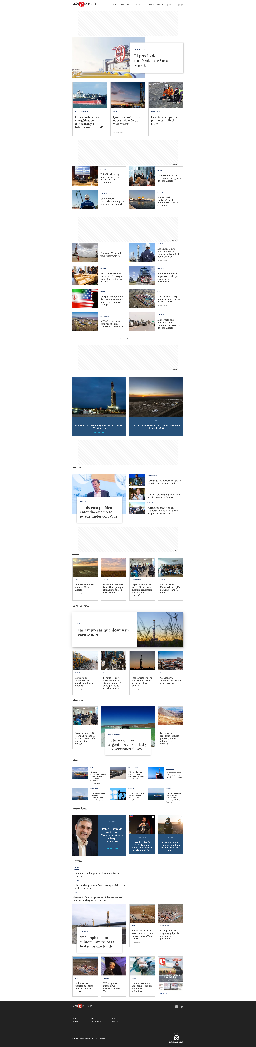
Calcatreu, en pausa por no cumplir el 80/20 (164, 121)
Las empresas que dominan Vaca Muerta (103, 633)
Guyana (92, 767)
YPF (148, 489)
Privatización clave (163, 268)
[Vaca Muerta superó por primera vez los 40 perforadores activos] (142, 660)
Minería (129, 5)
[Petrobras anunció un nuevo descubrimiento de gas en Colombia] (80, 794)
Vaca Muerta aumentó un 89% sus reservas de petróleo (170, 680)
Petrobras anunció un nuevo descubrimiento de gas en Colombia (98, 796)
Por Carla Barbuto (99, 433)
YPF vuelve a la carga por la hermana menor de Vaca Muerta (169, 299)
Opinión (76, 868)
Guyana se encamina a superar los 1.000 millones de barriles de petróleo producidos (98, 777)
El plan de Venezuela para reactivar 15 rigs (111, 254)
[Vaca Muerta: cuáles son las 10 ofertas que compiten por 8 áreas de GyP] (85, 275)
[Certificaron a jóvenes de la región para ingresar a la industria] (170, 567)
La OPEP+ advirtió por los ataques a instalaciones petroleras (136, 796)
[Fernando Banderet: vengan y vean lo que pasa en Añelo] (138, 480)
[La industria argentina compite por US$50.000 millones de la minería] (170, 716)
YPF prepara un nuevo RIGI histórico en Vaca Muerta (111, 987)
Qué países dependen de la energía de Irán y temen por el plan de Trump (111, 300)
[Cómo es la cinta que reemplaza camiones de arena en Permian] (118, 773)
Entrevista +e (142, 837)
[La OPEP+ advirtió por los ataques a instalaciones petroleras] (118, 794)
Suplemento (163, 993)
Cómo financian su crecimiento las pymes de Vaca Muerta (169, 178)
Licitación (103, 268)
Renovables (160, 5)
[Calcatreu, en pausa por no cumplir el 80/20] (166, 95)
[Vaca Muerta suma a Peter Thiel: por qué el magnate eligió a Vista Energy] (113, 567)
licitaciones (84, 931)
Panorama (103, 169)
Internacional (170, 768)
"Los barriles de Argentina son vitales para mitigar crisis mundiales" (142, 846)
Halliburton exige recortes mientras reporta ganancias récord (84, 987)
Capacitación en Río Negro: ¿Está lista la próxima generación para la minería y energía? (142, 589)
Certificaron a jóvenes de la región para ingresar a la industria (170, 588)
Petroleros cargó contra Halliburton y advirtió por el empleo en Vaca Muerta (163, 510)
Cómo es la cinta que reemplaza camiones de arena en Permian (136, 775)
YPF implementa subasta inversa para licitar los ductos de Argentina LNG (97, 944)
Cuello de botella (133, 767)
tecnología (161, 315)
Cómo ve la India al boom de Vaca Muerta (84, 587)
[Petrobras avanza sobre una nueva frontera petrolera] (156, 773)
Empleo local (155, 111)
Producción (103, 248)
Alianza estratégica (106, 193)
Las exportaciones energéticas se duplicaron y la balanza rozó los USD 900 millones (89, 124)
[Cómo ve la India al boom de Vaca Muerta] (85, 567)
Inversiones (161, 243)
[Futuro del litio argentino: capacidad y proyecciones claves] (128, 726)
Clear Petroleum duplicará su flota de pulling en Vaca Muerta (170, 846)
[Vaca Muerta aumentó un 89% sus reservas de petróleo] (170, 660)
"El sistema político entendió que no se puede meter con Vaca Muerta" (98, 514)
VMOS (156, 420)
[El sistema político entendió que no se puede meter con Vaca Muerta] (99, 494)
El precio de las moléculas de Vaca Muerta (151, 60)
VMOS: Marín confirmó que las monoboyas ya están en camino (168, 201)
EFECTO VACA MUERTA (81, 111)
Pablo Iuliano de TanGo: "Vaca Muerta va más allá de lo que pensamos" (112, 835)
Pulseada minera (165, 728)
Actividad (134, 673)
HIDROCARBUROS (94, 788)
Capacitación (164, 579)
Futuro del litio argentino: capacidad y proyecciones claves (127, 744)
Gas (122, 5)
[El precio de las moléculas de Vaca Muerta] (128, 57)
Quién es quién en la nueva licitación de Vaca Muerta (126, 121)
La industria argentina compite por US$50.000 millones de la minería (169, 738)
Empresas (105, 579)
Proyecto (160, 192)
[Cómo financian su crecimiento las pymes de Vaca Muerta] (142, 176)
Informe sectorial (114, 734)
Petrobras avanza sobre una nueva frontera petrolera (174, 775)
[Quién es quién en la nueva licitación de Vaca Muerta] (128, 95)
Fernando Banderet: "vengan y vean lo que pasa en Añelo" (164, 482)
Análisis (77, 579)
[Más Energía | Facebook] (179, 5)
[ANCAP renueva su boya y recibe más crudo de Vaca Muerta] (85, 321)
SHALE (79, 624)
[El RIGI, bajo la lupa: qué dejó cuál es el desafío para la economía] (85, 176)
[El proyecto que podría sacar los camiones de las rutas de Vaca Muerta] (142, 321)
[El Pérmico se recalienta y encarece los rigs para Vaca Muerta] (99, 397)
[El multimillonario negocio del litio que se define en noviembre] (142, 275)
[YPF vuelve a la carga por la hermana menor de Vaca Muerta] (142, 298)
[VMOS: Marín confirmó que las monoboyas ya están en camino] (142, 199)
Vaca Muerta (112, 821)
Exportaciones (139, 49)
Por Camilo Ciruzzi (118, 132)
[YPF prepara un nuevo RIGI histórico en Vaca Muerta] (113, 966)
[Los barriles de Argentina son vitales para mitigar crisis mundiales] (142, 824)
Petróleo (115, 5)
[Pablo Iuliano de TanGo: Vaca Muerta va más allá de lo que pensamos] (85, 835)
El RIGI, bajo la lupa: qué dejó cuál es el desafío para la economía (110, 178)
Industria (77, 673)
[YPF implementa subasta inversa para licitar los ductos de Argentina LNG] (99, 924)
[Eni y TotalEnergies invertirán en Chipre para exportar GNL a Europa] (156, 794)
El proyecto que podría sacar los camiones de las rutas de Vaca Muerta (169, 323)
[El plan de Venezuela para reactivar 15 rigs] (85, 252)
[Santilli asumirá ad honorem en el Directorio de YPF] (138, 494)
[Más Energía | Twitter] (182, 5)
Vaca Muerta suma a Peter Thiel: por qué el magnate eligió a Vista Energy (113, 588)
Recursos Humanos (137, 579)
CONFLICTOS (131, 788)
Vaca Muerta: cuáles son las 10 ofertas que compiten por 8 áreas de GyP (111, 277)
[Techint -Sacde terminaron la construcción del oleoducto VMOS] (157, 397)
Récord (134, 925)
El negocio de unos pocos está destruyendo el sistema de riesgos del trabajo (97, 899)
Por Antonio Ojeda (162, 305)
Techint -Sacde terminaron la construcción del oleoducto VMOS (156, 427)
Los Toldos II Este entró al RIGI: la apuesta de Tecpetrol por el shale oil (168, 253)
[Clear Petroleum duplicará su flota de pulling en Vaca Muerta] (171, 824)
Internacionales (148, 5)
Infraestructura (152, 475)
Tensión (77, 978)
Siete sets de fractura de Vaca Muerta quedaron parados (84, 681)
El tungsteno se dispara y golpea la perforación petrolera (169, 934)
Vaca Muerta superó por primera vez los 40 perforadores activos (142, 681)
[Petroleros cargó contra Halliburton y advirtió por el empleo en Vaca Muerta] (138, 508)
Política (137, 5)
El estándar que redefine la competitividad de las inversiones (100, 887)
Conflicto (150, 502)
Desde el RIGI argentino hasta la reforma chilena (97, 875)
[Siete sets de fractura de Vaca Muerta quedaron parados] (85, 660)
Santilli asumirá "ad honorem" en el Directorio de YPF (164, 496)
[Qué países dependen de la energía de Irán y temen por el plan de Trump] (85, 298)
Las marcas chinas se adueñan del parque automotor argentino (142, 987)
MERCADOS (160, 170)
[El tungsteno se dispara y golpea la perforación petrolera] (170, 913)
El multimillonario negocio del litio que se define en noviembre (168, 277)
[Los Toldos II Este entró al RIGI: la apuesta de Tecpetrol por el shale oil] (142, 252)
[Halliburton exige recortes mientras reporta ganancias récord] (85, 966)
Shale (159, 291)
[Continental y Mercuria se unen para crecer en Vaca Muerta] (85, 199)
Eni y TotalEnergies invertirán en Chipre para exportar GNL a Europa (174, 797)
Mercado (102, 291)
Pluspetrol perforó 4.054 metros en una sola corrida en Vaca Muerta (142, 934)
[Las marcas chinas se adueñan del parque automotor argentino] (142, 966)
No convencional (165, 925)
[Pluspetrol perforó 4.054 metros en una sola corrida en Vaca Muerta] (142, 913)
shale (115, 111)
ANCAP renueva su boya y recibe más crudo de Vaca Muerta (111, 324)
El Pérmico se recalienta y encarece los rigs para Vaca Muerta (99, 427)
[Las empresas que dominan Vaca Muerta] (160, 629)
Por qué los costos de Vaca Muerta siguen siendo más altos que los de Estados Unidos (112, 683)
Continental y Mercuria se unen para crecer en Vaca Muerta (112, 201)
